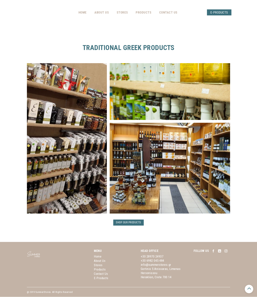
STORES (118, 12)
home (97, 256)
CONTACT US (164, 12)
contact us (101, 274)
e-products (101, 278)
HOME (79, 12)
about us (99, 261)
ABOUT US (98, 12)
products (100, 269)
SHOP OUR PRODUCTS (128, 222)
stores (98, 265)
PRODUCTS (140, 12)
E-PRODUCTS (215, 12)
